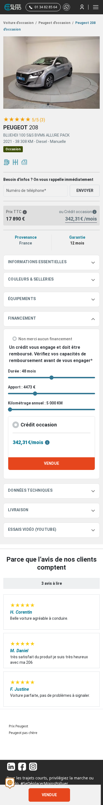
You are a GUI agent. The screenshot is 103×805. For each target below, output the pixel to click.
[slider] (17, 119)
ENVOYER (84, 190)
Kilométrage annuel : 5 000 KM (35, 403)
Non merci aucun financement (45, 339)
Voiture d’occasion (20, 23)
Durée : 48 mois (22, 371)
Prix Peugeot (18, 726)
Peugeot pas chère (23, 732)
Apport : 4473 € (21, 387)
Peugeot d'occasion (55, 23)
